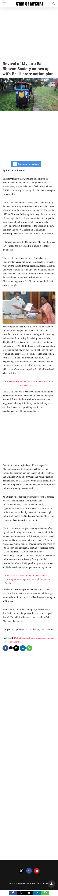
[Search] (53, 4)
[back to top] (51, 884)
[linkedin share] (23, 648)
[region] (29, 33)
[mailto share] (16, 648)
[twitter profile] (21, 871)
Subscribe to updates (28, 164)
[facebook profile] (29, 871)
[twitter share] (11, 647)
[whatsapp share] (29, 648)
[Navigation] (3, 3)
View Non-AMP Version (37, 883)
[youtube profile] (37, 871)
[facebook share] (5, 648)
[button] (13, 893)
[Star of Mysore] (30, 2)
